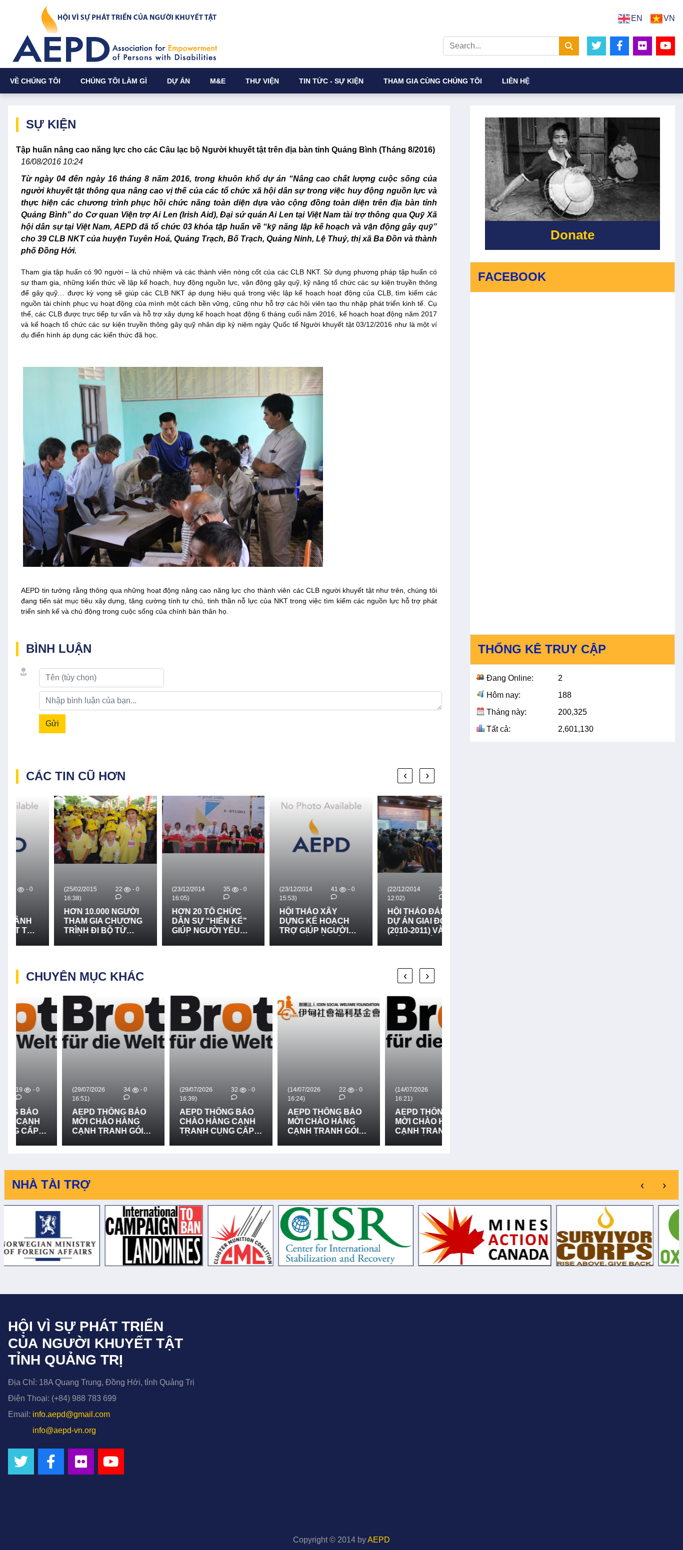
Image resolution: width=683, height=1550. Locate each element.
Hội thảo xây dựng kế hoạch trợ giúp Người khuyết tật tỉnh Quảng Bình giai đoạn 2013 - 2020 (278, 921)
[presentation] (405, 775)
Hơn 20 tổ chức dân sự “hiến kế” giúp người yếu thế (171, 921)
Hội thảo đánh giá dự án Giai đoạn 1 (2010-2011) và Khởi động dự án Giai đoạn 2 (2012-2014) (390, 921)
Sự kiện (51, 124)
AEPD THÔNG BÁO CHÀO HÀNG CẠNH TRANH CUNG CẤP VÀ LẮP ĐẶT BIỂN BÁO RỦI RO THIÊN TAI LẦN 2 (172, 1122)
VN (669, 18)
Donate (572, 234)
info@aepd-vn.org (64, 1430)
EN (636, 18)
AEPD (379, 1540)
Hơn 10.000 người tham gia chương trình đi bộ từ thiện (65, 921)
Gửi (52, 723)
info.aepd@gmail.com (71, 1414)
